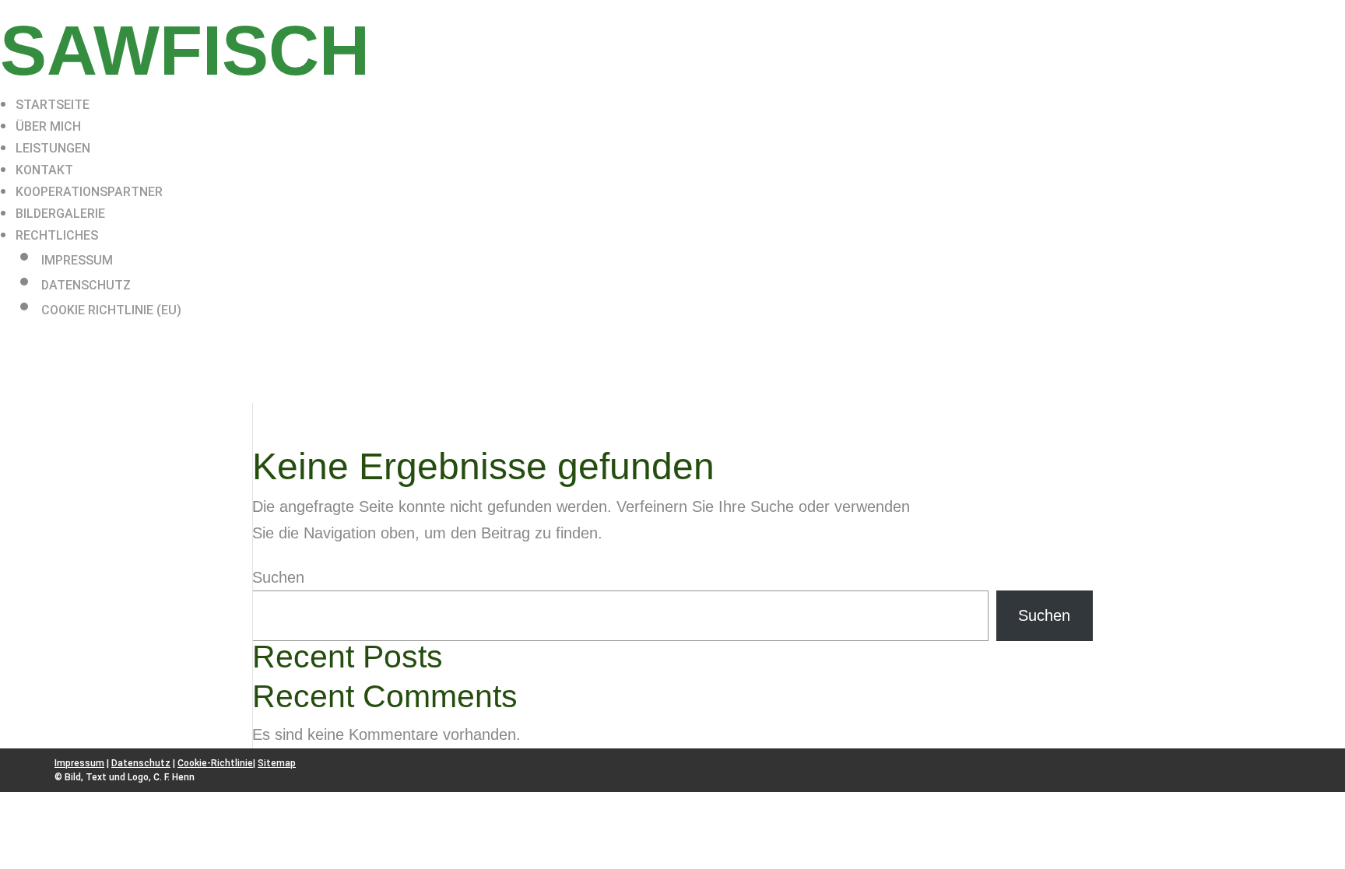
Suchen (278, 577)
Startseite (53, 104)
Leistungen (53, 148)
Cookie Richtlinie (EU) (111, 310)
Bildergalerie (60, 213)
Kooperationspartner (89, 191)
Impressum (77, 260)
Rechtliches (57, 235)
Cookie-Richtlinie (215, 763)
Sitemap (277, 763)
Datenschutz (86, 285)
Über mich (48, 126)
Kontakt (44, 170)
